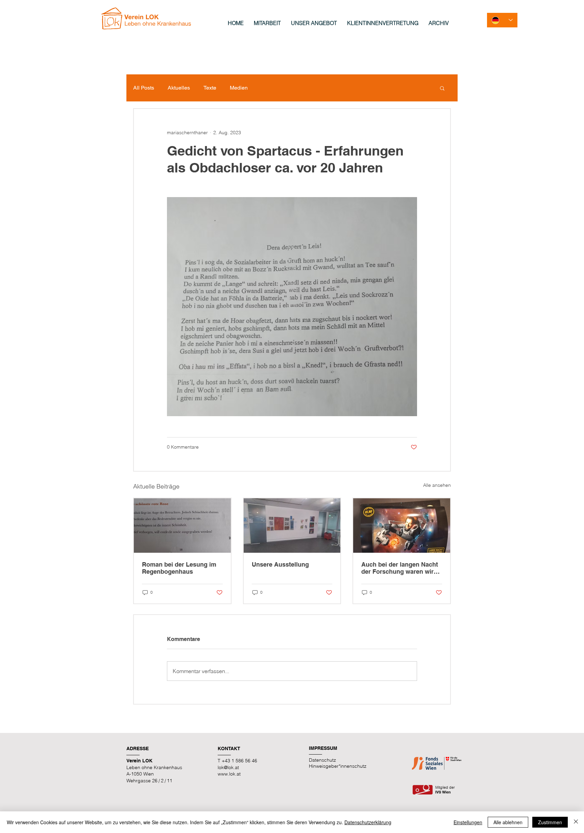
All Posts (143, 88)
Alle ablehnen (507, 822)
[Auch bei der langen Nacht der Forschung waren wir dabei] (401, 525)
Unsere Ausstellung (280, 564)
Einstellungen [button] (468, 822)
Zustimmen (550, 822)
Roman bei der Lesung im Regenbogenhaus (179, 568)
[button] (442, 88)
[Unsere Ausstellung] (292, 525)
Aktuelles (179, 88)
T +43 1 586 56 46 (237, 761)
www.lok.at (229, 774)
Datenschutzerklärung (367, 822)
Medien (239, 88)
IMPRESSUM (323, 748)
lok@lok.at (228, 767)
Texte (209, 88)
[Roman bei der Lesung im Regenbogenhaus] (182, 525)
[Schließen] (576, 822)
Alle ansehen (437, 485)
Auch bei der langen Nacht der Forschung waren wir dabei (399, 568)
